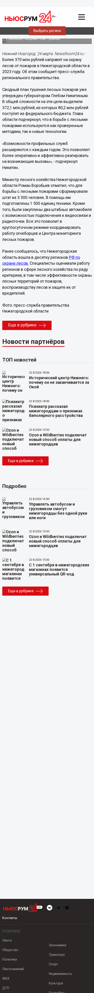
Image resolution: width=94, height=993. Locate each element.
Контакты (9, 918)
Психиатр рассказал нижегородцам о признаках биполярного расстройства (56, 411)
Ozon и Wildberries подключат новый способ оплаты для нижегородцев (58, 439)
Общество (10, 950)
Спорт (53, 964)
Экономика (57, 945)
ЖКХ (5, 978)
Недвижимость (60, 974)
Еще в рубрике (22, 325)
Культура (56, 983)
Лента (7, 940)
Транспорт (57, 954)
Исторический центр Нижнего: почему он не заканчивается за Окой (59, 382)
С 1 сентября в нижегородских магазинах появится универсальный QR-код (59, 569)
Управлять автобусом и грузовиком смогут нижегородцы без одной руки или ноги (58, 511)
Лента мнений (13, 969)
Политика (9, 959)
